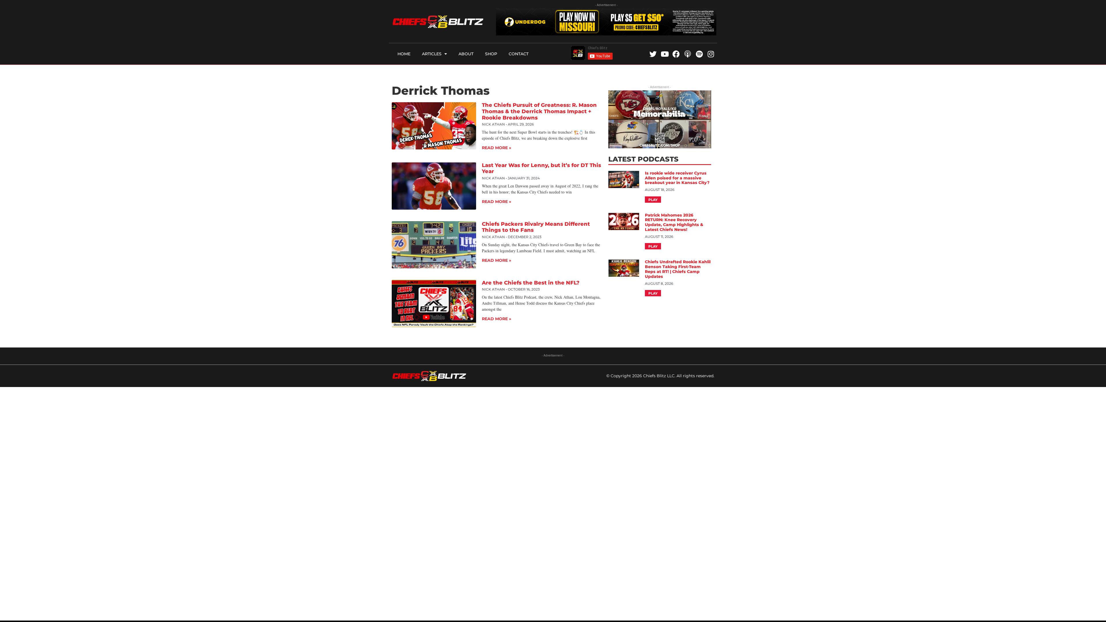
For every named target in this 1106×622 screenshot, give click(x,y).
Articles (432, 53)
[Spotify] (699, 54)
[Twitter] (653, 54)
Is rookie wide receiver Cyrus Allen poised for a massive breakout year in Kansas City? (678, 177)
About (466, 53)
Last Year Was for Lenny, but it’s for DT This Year (541, 168)
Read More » (496, 147)
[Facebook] (676, 54)
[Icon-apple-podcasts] (687, 54)
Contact (519, 53)
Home (403, 53)
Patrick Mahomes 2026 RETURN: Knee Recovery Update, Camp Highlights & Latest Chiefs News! (674, 222)
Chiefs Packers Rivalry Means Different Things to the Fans (536, 227)
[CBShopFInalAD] (659, 146)
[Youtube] (664, 54)
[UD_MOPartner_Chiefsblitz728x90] (606, 34)
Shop (491, 53)
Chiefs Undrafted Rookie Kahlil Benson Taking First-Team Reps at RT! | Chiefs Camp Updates (678, 269)
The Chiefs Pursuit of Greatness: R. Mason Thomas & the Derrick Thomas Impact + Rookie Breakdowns (539, 111)
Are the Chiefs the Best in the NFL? (530, 283)
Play (653, 200)
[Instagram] (710, 54)
